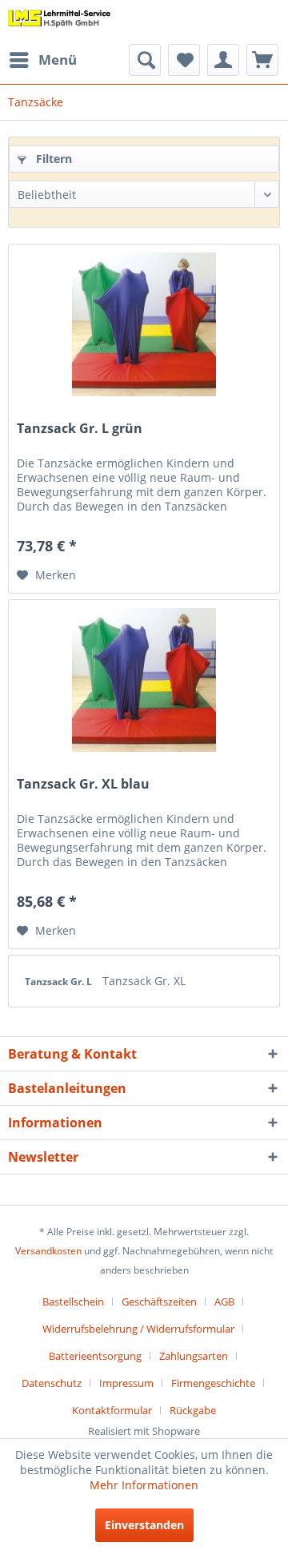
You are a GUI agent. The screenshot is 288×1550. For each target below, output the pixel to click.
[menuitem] (42, 60)
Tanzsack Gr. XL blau (83, 784)
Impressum (126, 1383)
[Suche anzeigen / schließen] (145, 60)
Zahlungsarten (193, 1356)
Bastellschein (73, 1301)
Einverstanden (144, 1524)
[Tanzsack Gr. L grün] (144, 324)
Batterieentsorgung (95, 1356)
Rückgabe (193, 1410)
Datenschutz (52, 1383)
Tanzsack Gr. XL (144, 980)
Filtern (52, 158)
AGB (224, 1301)
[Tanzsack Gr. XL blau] (144, 680)
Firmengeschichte (213, 1383)
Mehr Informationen (144, 1484)
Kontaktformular (112, 1410)
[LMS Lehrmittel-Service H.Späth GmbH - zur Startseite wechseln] (59, 22)
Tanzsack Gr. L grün (79, 428)
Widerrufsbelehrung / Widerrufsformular (138, 1328)
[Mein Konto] (223, 60)
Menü (57, 59)
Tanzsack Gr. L (59, 981)
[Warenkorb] (262, 60)
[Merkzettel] (184, 60)
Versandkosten (48, 1251)
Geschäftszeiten (159, 1301)
